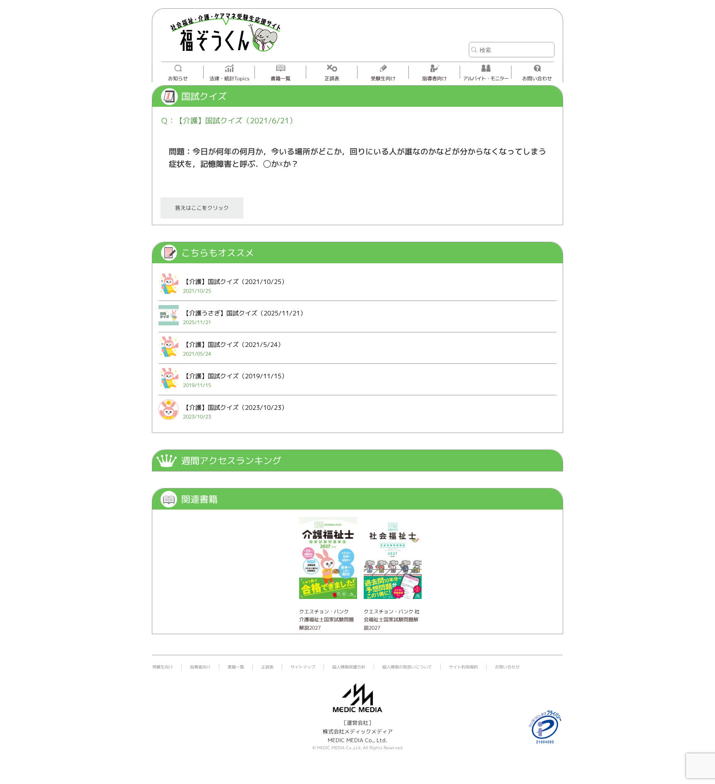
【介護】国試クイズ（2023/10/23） (235, 407)
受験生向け (383, 78)
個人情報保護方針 (348, 667)
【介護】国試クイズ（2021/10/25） (235, 281)
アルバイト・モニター (486, 78)
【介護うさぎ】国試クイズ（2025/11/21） (244, 313)
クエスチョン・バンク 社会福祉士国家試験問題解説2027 (392, 619)
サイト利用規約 (463, 667)
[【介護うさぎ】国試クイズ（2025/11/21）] (168, 327)
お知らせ (178, 78)
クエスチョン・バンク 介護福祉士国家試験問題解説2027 (326, 619)
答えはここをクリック (202, 208)
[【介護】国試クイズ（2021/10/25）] (168, 295)
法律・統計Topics (229, 78)
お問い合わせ (537, 78)
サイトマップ (302, 667)
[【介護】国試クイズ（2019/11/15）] (168, 390)
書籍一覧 (280, 78)
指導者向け (434, 78)
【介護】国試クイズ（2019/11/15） (235, 376)
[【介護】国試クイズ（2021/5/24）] (168, 358)
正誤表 (331, 78)
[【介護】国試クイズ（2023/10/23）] (168, 421)
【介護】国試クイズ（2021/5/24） (233, 344)
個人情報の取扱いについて (407, 667)
